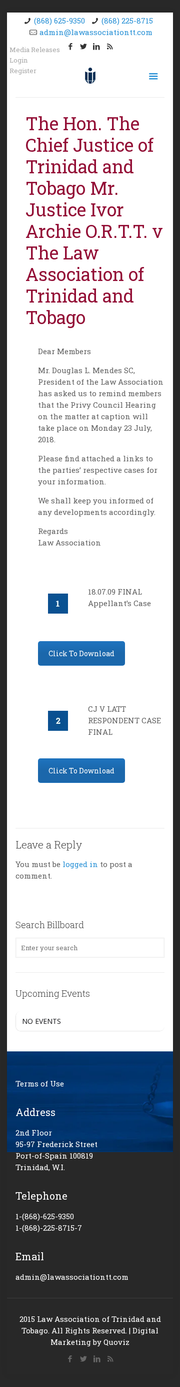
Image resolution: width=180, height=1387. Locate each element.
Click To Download (81, 653)
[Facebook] (71, 46)
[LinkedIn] (97, 46)
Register (23, 71)
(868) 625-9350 (59, 21)
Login (19, 60)
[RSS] (109, 46)
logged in (80, 864)
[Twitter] (83, 46)
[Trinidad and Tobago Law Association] (90, 75)
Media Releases (35, 50)
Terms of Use (40, 1083)
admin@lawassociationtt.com (96, 32)
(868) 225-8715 (127, 21)
